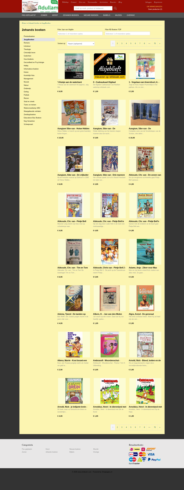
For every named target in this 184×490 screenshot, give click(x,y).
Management (28, 79)
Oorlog (26, 92)
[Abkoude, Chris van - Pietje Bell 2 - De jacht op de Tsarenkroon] (110, 252)
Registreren (158, 2)
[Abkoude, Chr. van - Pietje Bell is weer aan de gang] (110, 205)
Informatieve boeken (31, 69)
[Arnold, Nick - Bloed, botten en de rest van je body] (145, 344)
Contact (73, 2)
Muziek (118, 15)
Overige (131, 15)
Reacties (113, 2)
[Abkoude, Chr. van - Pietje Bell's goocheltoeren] (145, 205)
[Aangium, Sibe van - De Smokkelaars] (110, 112)
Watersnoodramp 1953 (32, 108)
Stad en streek (29, 101)
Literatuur (27, 46)
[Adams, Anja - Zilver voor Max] (145, 252)
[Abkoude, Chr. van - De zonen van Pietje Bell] (145, 159)
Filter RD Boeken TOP (113, 29)
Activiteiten (104, 2)
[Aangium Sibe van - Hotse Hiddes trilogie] (74, 112)
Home (24, 23)
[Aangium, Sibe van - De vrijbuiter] (74, 159)
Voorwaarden (92, 2)
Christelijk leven (29, 53)
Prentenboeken (29, 36)
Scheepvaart (28, 124)
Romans (27, 43)
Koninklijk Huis (29, 75)
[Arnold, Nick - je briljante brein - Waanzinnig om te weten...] (74, 391)
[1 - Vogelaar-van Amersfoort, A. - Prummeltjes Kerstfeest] (145, 66)
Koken (26, 72)
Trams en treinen (30, 105)
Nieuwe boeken (91, 15)
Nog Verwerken (29, 121)
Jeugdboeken (45, 23)
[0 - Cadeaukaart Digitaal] (110, 66)
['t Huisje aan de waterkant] (74, 66)
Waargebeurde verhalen (32, 111)
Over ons (82, 2)
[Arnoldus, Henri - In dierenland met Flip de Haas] (145, 391)
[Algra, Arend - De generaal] (145, 298)
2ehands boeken (71, 15)
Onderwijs (27, 88)
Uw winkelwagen (154, 7)
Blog (120, 2)
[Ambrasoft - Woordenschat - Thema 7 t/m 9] (110, 344)
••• (149, 43)
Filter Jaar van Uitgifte (65, 29)
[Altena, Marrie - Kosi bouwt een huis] (74, 344)
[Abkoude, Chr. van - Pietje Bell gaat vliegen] (74, 205)
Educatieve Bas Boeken (32, 118)
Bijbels (106, 15)
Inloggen (148, 2)
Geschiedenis (29, 59)
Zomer (44, 15)
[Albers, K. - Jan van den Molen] (110, 298)
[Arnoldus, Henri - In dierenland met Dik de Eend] (110, 391)
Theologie (27, 49)
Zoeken (115, 8)
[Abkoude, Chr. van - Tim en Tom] (74, 252)
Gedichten (27, 56)
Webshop (65, 2)
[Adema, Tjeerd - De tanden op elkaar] (74, 298)
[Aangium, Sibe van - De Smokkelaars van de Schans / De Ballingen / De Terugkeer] (145, 112)
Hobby (26, 66)
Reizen (26, 98)
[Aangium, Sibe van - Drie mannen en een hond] (110, 159)
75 (155, 43)
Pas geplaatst (29, 15)
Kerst (55, 15)
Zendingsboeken (30, 114)
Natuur (26, 85)
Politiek (26, 95)
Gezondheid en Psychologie (34, 62)
